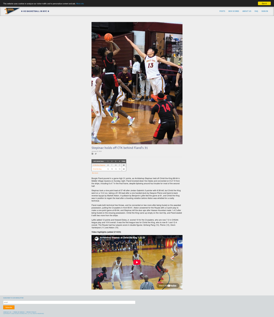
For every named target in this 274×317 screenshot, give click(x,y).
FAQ (256, 11)
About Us (246, 11)
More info (80, 3)
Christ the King (97, 169)
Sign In (264, 11)
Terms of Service (19, 312)
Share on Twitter (96, 154)
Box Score (95, 173)
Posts (222, 11)
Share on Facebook (92, 154)
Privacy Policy (31, 312)
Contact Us (7, 312)
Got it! (264, 3)
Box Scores (234, 11)
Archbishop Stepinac (99, 165)
